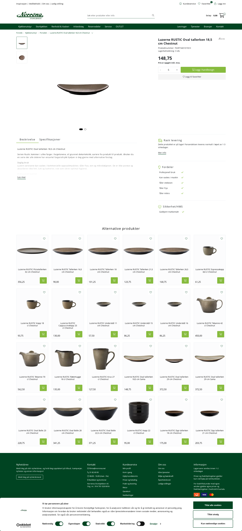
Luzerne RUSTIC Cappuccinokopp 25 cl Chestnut (68, 325)
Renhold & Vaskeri (60, 26)
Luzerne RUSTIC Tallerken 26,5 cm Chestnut (174, 270)
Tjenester (195, 26)
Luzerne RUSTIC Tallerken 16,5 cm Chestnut (68, 270)
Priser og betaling (130, 480)
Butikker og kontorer (97, 480)
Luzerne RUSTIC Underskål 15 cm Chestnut (139, 324)
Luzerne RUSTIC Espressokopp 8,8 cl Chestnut (210, 270)
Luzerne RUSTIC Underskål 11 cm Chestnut (103, 324)
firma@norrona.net (97, 468)
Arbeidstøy (78, 26)
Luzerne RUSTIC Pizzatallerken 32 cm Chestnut (32, 270)
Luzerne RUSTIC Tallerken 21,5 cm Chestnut (139, 270)
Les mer (21, 177)
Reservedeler (94, 26)
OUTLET (120, 26)
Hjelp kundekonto (130, 476)
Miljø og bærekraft (165, 476)
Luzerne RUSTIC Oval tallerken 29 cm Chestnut (174, 378)
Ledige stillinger (164, 483)
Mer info (162, 152)
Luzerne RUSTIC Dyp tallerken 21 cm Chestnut (210, 431)
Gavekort (126, 491)
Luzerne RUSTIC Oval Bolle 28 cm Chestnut (68, 431)
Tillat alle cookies (213, 505)
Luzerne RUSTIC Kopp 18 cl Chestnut (32, 324)
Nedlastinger (128, 495)
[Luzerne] (221, 38)
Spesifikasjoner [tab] (50, 139)
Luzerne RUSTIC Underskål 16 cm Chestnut (174, 324)
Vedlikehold (34, 3)
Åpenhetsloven (164, 480)
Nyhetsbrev (22, 464)
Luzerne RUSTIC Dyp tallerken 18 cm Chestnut (174, 431)
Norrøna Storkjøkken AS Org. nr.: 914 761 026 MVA (98, 485)
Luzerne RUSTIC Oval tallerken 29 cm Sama (210, 378)
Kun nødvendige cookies (213, 523)
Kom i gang (127, 472)
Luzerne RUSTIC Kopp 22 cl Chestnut (138, 431)
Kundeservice (130, 464)
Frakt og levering (130, 483)
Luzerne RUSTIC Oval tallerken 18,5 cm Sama (139, 378)
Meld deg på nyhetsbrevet (29, 477)
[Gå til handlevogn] (221, 16)
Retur (125, 487)
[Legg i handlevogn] (43, 280)
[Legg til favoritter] (44, 238)
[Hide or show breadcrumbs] (92, 33)
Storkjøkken (41, 26)
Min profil (127, 468)
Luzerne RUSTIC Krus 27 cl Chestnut (103, 378)
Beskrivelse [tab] (27, 139)
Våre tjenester (164, 472)
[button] (81, 129)
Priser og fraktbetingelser (205, 476)
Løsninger (182, 26)
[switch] (86, 523)
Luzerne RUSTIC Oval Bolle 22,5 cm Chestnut (103, 431)
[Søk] (153, 15)
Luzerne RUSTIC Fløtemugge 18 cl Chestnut (68, 378)
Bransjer (208, 26)
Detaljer (154, 524)
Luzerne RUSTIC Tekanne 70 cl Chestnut (32, 378)
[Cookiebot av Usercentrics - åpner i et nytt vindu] (23, 525)
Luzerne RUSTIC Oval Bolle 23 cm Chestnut (32, 431)
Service (108, 26)
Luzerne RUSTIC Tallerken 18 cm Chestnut (103, 270)
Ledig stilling (57, 3)
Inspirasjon (21, 3)
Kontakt (220, 26)
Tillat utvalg (213, 514)
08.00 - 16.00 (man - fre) (99, 476)
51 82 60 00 (94, 472)
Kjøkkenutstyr (25, 26)
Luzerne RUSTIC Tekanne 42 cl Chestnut (210, 324)
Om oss (46, 3)
